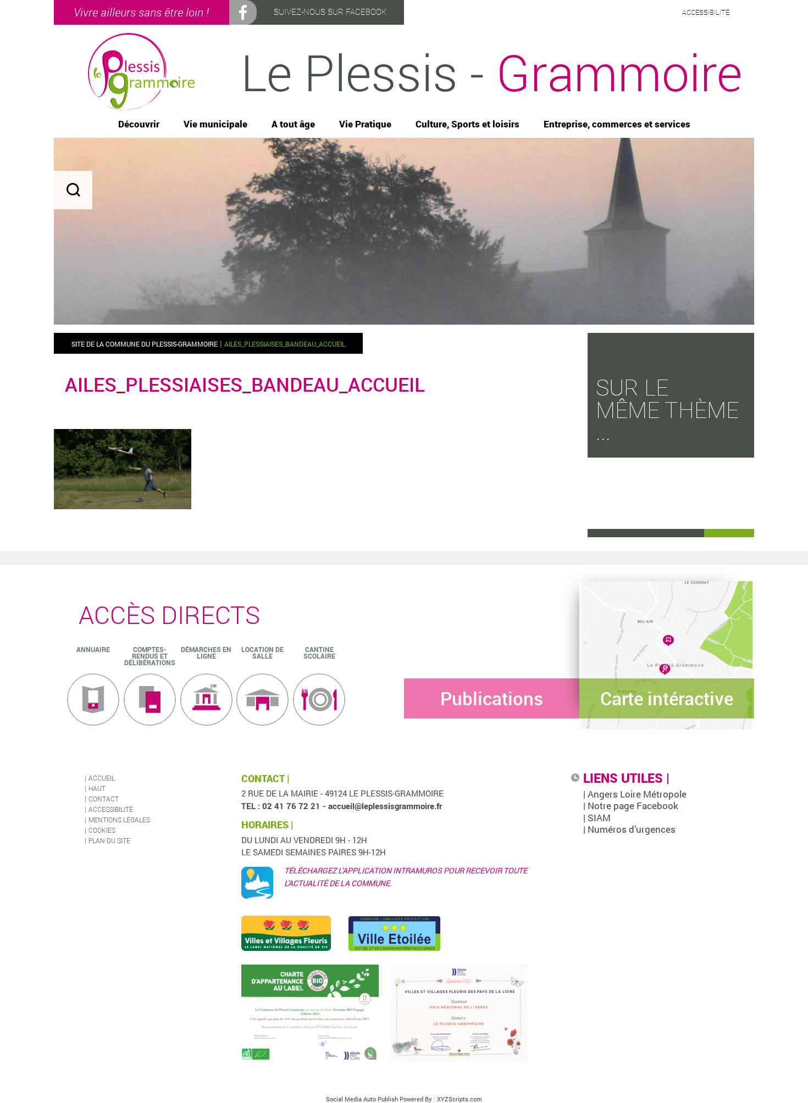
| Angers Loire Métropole (635, 794)
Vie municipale (215, 124)
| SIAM (597, 817)
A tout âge (293, 124)
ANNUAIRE (93, 649)
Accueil (101, 777)
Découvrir (138, 124)
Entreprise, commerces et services (617, 124)
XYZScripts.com (459, 1099)
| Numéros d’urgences (629, 829)
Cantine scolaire (319, 652)
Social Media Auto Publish (362, 1099)
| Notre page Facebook (630, 805)
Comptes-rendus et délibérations (149, 656)
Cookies (101, 830)
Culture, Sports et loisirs (467, 124)
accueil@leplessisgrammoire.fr (385, 805)
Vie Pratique (365, 124)
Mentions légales (119, 819)
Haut (97, 788)
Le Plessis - (491, 72)
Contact (103, 798)
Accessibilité (110, 809)
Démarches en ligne (206, 652)
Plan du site (109, 840)
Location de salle (262, 652)
